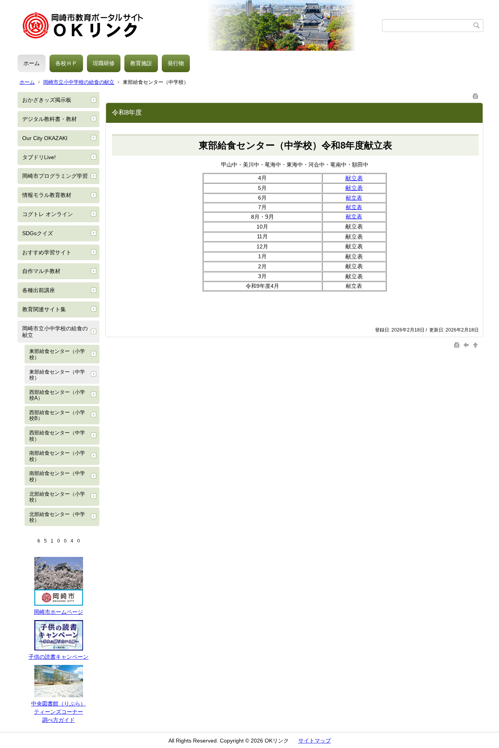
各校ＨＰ (66, 63)
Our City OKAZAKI (44, 138)
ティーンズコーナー (58, 712)
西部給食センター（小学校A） (57, 395)
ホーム (31, 63)
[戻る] (467, 345)
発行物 (176, 63)
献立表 (354, 198)
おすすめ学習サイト (46, 252)
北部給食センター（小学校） (57, 497)
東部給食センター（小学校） (57, 354)
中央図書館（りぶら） (58, 703)
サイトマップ (314, 740)
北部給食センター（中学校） (57, 517)
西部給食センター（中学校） (57, 436)
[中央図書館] (58, 695)
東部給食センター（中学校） (57, 375)
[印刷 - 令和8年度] (476, 94)
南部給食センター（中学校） (57, 476)
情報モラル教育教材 (46, 195)
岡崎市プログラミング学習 (55, 176)
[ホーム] (200, 25)
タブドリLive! (39, 157)
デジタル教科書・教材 (49, 119)
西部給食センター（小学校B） (57, 415)
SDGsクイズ (37, 233)
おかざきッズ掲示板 (46, 100)
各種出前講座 (38, 290)
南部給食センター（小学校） (57, 456)
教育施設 (141, 63)
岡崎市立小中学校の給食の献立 (78, 82)
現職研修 (104, 63)
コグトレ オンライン (47, 214)
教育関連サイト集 (44, 309)
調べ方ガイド (58, 720)
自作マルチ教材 (41, 271)
